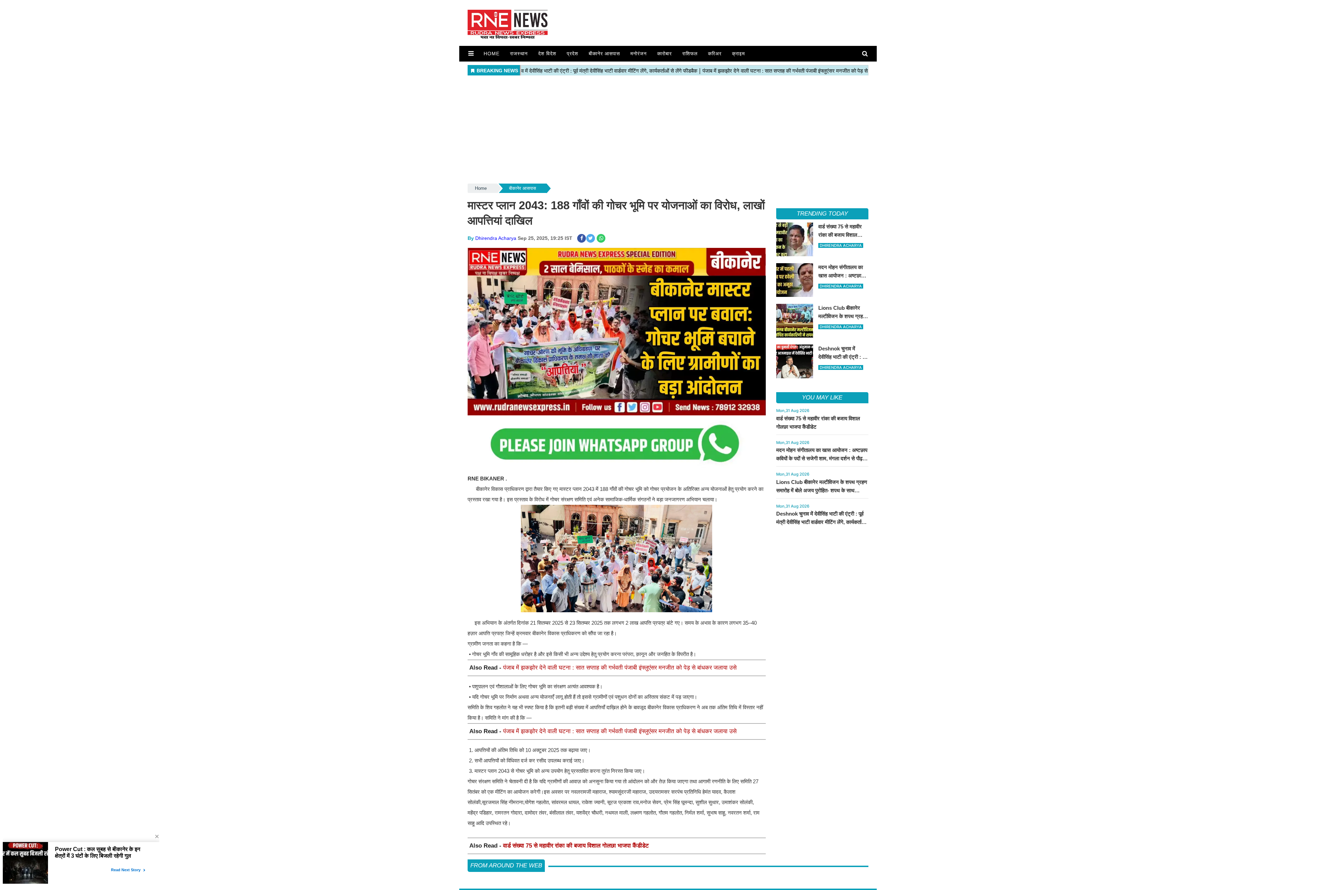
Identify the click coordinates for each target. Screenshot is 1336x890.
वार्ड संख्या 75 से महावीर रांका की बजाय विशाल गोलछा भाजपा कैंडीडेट (576, 845)
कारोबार (664, 53)
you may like (822, 397)
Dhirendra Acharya (495, 238)
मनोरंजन (638, 53)
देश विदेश (547, 53)
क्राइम (738, 53)
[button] (471, 53)
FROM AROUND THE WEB (506, 865)
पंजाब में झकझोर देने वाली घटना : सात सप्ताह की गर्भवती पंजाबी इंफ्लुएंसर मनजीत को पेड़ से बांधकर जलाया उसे (620, 667)
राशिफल (690, 53)
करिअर (715, 53)
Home (492, 53)
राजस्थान (519, 53)
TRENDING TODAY (822, 213)
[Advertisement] (668, 130)
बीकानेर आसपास (604, 53)
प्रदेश (572, 53)
